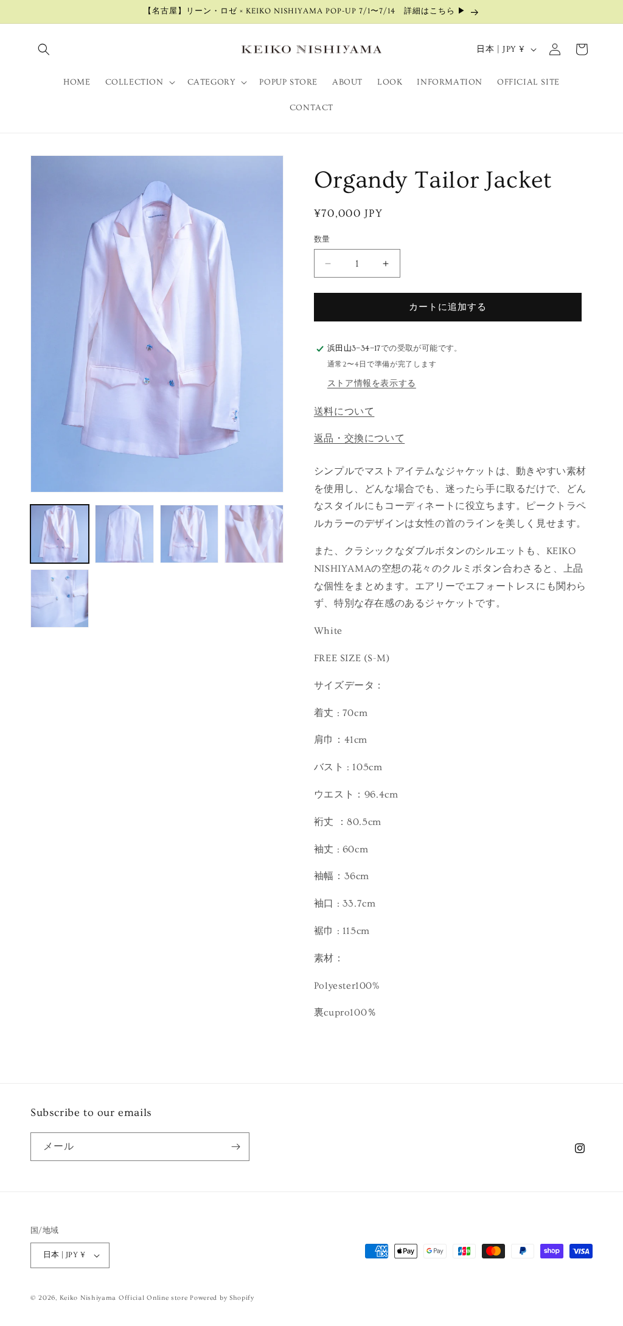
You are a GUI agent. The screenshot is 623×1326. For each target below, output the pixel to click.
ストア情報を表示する (371, 383)
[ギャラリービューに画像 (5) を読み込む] (59, 598)
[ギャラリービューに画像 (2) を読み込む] (124, 534)
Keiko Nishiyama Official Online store (125, 1298)
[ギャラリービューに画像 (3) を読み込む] (189, 534)
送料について (344, 411)
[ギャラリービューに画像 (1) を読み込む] (59, 534)
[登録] (235, 1146)
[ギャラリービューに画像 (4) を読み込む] (253, 534)
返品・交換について (359, 438)
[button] (43, 49)
